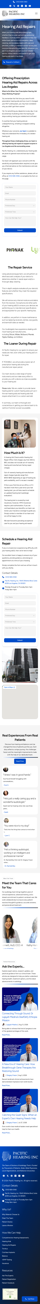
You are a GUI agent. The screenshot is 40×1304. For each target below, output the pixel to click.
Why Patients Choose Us (10, 1214)
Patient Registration (9, 1279)
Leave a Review (7, 1225)
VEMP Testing (7, 1260)
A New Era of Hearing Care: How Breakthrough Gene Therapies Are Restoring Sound (19, 1067)
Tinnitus (5, 1249)
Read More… (6, 1035)
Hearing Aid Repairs (9, 1245)
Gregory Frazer (12, 1075)
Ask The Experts (7, 1276)
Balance (5, 1256)
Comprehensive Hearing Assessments (15, 1238)
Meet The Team (7, 1218)
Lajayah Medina (12, 1025)
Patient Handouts (8, 1283)
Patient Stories (7, 1222)
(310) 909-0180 (21, 2)
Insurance (5, 1263)
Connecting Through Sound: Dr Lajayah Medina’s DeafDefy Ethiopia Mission (20, 1017)
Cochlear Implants (8, 1252)
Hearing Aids (6, 1241)
